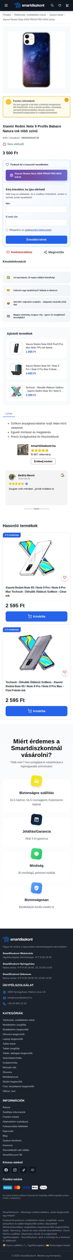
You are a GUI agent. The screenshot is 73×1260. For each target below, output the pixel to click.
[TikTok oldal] (23, 1170)
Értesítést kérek (36, 239)
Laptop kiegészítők (13, 1039)
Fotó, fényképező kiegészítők (18, 1086)
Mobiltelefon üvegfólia (14, 1024)
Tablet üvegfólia (11, 1048)
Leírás (8, 413)
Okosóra (7, 1072)
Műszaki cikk (9, 1067)
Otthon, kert (9, 1091)
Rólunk (6, 1107)
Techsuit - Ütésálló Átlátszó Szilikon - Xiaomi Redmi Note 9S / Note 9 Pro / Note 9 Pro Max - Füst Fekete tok (34, 686)
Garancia (8, 1145)
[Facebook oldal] (6, 1170)
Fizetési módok (11, 1116)
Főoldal (7, 14)
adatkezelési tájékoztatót (38, 230)
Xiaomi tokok (56, 14)
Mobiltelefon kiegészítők (16, 1029)
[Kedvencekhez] (64, 577)
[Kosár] (67, 5)
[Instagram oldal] (15, 1170)
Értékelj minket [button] (43, 461)
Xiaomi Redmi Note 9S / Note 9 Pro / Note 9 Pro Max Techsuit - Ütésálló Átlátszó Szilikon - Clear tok (36, 591)
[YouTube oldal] (32, 1170)
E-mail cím (12, 216)
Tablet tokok (9, 1043)
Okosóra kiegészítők (14, 1034)
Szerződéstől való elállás (16, 1150)
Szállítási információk (14, 1112)
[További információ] (67, 100)
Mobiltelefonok (10, 1077)
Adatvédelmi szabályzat (15, 1121)
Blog (5, 1135)
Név (8, 203)
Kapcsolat (8, 1131)
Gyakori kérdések (12, 1140)
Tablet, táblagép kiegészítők (18, 1053)
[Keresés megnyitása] (52, 5)
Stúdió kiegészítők (12, 1081)
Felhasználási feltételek (15, 1126)
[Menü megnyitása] (6, 5)
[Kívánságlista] (60, 5)
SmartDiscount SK (12, 1154)
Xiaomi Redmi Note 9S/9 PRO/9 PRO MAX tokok (29, 19)
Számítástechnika (12, 1058)
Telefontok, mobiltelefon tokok (30, 14)
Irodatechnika (10, 1062)
